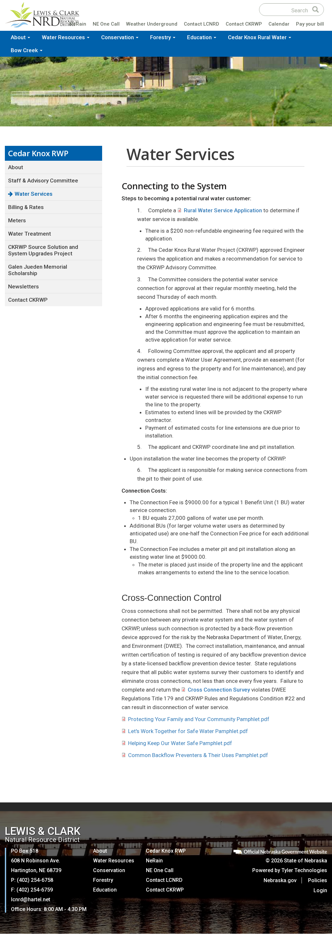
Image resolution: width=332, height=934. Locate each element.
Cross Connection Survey (219, 689)
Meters (17, 220)
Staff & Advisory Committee (43, 180)
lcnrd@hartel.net (30, 899)
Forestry (161, 37)
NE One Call (106, 24)
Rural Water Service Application (223, 210)
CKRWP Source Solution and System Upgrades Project (43, 250)
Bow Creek (25, 50)
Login (320, 890)
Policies (317, 880)
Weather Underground (151, 24)
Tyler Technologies (304, 870)
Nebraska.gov (280, 880)
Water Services (34, 194)
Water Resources (64, 37)
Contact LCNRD (201, 24)
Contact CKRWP (244, 24)
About (19, 37)
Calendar (279, 24)
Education (200, 37)
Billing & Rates (26, 207)
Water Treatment (29, 233)
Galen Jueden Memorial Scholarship (37, 269)
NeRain (77, 24)
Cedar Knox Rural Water (258, 37)
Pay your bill (310, 24)
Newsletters (23, 286)
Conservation (118, 37)
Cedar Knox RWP (166, 851)
